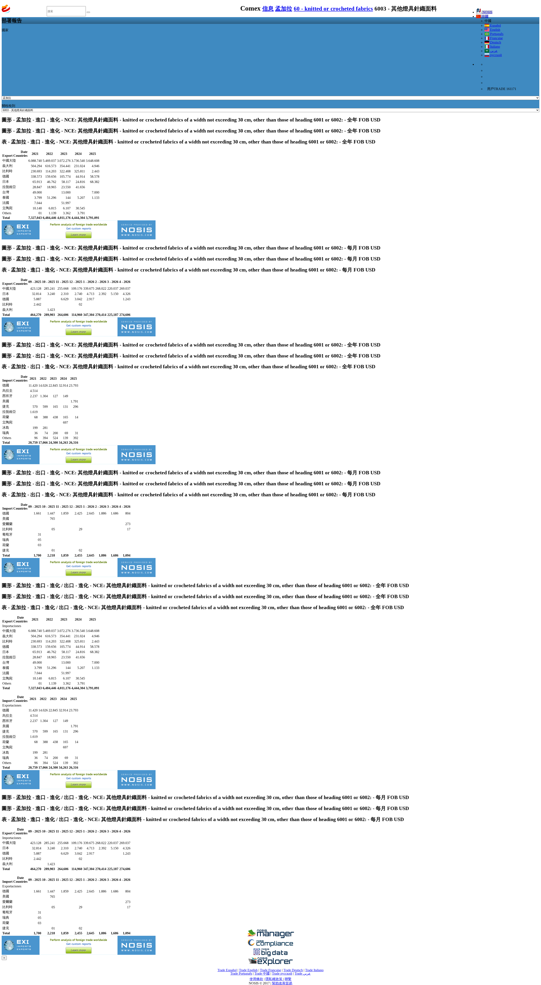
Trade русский (282, 973)
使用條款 (256, 979)
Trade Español (227, 970)
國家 (5, 30)
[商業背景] (270, 937)
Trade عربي (303, 973)
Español (495, 25)
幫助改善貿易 (282, 983)
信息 (268, 8)
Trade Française (270, 970)
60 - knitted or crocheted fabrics (333, 8)
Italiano (494, 46)
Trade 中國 (262, 973)
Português (496, 34)
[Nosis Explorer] (270, 964)
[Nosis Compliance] (270, 946)
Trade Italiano (314, 970)
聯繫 (288, 979)
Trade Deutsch (293, 970)
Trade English (248, 970)
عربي (493, 51)
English (494, 29)
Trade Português (241, 973)
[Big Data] (270, 955)
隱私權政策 (274, 979)
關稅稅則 (8, 106)
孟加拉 (283, 8)
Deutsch (495, 42)
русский (495, 55)
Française (496, 38)
